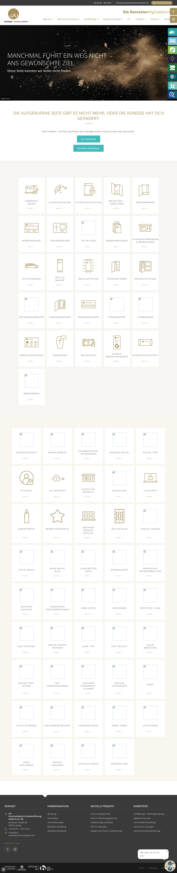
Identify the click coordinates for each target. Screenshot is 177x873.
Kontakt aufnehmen (89, 148)
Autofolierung (31, 278)
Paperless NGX (119, 763)
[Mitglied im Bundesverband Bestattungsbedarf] (40, 867)
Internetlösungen (56, 822)
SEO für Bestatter (99, 826)
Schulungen (150, 725)
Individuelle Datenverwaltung (150, 570)
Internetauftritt (26, 452)
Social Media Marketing (145, 822)
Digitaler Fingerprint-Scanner (88, 686)
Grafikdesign (90, 19)
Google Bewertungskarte (117, 355)
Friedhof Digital (119, 452)
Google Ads (119, 490)
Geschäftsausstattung (88, 202)
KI (128, 19)
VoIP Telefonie (26, 646)
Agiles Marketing (150, 646)
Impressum (153, 868)
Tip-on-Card (88, 240)
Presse (141, 868)
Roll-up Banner (60, 279)
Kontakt (168, 19)
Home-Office (88, 608)
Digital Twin (150, 452)
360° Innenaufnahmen (57, 684)
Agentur (47, 19)
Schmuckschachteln (145, 355)
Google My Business (88, 490)
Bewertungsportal (57, 529)
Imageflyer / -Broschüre (117, 202)
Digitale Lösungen (112, 19)
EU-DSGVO (26, 490)
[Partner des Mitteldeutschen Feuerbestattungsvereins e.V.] (15, 867)
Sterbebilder (145, 317)
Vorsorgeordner (60, 317)
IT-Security (150, 490)
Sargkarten (60, 355)
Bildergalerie (119, 569)
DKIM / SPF (88, 646)
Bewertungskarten (31, 355)
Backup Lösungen (57, 763)
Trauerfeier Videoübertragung (57, 608)
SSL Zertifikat (57, 490)
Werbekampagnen (117, 240)
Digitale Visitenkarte (119, 684)
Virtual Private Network (57, 646)
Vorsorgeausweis (88, 317)
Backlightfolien (88, 278)
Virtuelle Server (88, 763)
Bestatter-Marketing (57, 826)
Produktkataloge (145, 278)
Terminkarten (117, 317)
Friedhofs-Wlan (88, 725)
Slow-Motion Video (88, 570)
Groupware (119, 608)
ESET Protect (119, 646)
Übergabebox (32, 393)
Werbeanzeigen (31, 240)
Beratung (52, 814)
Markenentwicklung (67, 19)
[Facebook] (173, 11)
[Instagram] (173, 19)
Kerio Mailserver (26, 763)
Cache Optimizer (27, 725)
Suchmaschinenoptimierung (147, 831)
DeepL (150, 684)
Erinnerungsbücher (31, 317)
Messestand (88, 355)
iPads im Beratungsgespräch (104, 818)
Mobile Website (57, 452)
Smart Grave (119, 725)
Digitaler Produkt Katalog (88, 530)
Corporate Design (31, 202)
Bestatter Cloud (150, 608)
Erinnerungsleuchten (101, 814)
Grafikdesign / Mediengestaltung (149, 814)
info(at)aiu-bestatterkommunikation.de (132, 3)
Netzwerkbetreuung (57, 725)
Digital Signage (150, 529)
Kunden (154, 19)
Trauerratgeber (117, 278)
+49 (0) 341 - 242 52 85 (19, 828)
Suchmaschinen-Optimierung (88, 452)
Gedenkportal (26, 529)
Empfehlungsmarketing (102, 822)
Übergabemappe (145, 202)
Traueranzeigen (60, 240)
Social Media (26, 569)
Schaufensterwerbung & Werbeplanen (145, 240)
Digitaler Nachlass (26, 608)
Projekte (140, 19)
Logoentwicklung (60, 202)
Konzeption (53, 818)
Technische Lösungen (144, 826)
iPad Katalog (120, 529)
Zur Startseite (88, 139)
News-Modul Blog (57, 570)
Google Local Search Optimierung (106, 831)
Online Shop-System (26, 684)
